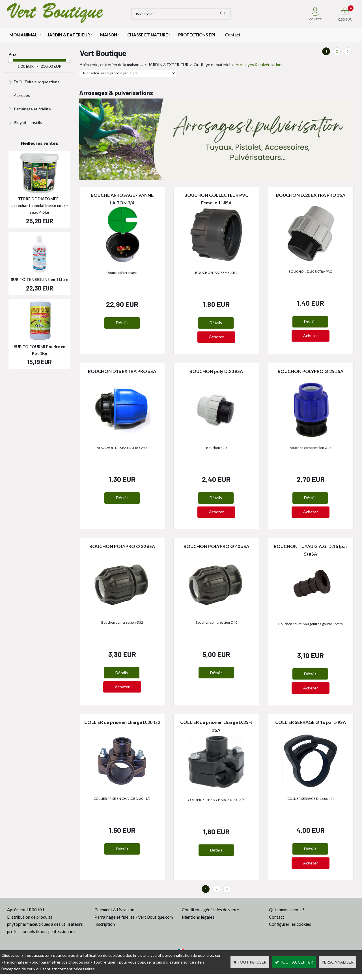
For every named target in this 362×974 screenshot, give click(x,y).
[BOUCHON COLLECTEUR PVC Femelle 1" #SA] (216, 261)
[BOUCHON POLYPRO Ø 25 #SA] (310, 436)
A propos (22, 95)
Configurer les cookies (290, 924)
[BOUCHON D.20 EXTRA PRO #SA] (310, 260)
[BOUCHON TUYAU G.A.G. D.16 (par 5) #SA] (310, 612)
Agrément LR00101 (25, 909)
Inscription (104, 924)
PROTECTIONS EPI (196, 34)
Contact (232, 34)
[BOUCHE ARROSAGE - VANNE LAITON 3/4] (122, 261)
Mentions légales (198, 917)
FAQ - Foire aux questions (36, 81)
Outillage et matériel (212, 64)
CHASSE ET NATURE (147, 34)
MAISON (108, 34)
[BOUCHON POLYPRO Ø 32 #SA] (122, 611)
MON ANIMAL (23, 34)
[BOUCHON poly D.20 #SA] (216, 436)
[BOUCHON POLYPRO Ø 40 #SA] (216, 611)
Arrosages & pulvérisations (259, 64)
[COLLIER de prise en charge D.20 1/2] (122, 787)
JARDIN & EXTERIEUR (69, 34)
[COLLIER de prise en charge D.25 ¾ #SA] (216, 788)
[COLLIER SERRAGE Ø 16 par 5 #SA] (310, 787)
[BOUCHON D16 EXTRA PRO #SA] (122, 436)
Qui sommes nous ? (286, 909)
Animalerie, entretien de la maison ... (111, 64)
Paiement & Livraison (114, 909)
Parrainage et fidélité (32, 108)
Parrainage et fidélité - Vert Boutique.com (133, 917)
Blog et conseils (28, 122)
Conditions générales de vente (210, 909)
